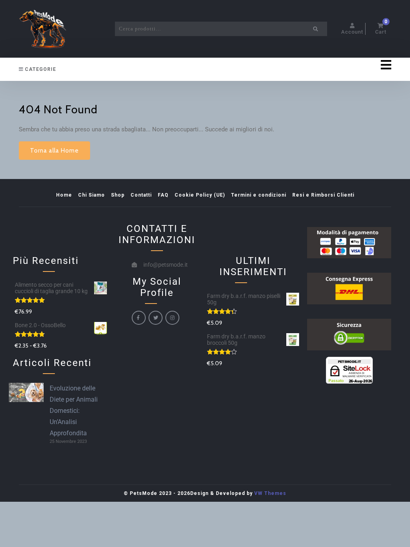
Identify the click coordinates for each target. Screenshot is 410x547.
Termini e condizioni (258, 195)
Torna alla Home (54, 150)
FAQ (163, 195)
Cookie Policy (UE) (200, 195)
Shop (118, 195)
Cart (381, 29)
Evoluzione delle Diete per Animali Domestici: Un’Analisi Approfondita (74, 410)
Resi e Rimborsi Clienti (323, 195)
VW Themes (269, 493)
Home (64, 195)
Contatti (141, 195)
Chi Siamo (91, 195)
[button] (253, 65)
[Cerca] (315, 29)
